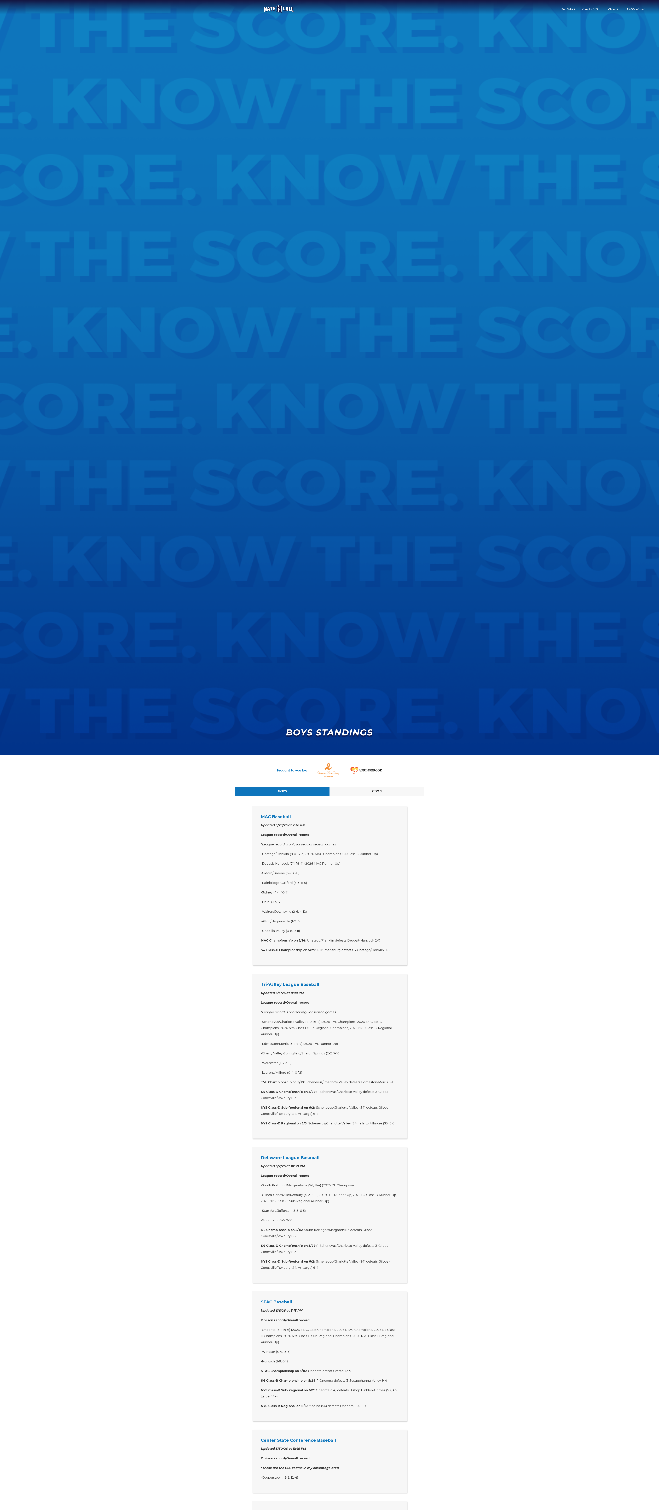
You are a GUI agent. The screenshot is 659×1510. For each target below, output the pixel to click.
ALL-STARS (590, 8)
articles (568, 8)
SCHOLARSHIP (638, 8)
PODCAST (613, 8)
